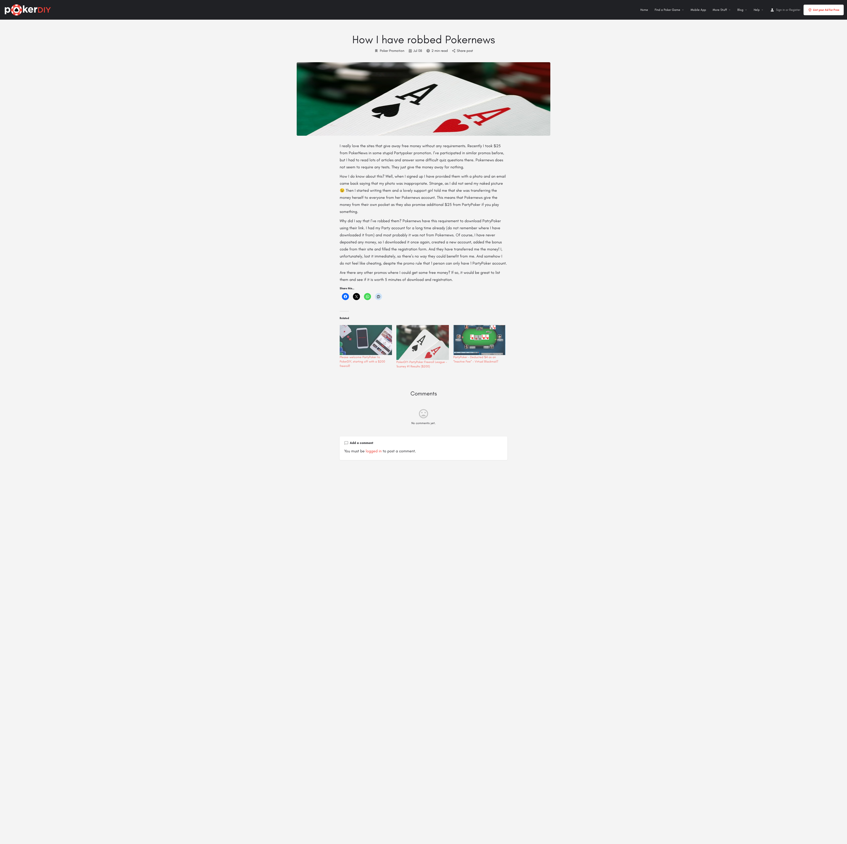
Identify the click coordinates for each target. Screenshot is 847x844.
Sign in (780, 10)
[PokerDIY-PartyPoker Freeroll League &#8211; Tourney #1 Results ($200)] (422, 342)
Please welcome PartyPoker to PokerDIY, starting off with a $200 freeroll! (362, 361)
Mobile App (698, 10)
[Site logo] (28, 9)
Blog (740, 10)
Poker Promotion (392, 51)
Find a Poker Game (667, 10)
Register (794, 10)
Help (757, 10)
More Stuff (720, 10)
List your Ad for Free (826, 9)
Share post (465, 51)
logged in (374, 451)
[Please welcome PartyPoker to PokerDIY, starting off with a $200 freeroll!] (366, 340)
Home (644, 10)
